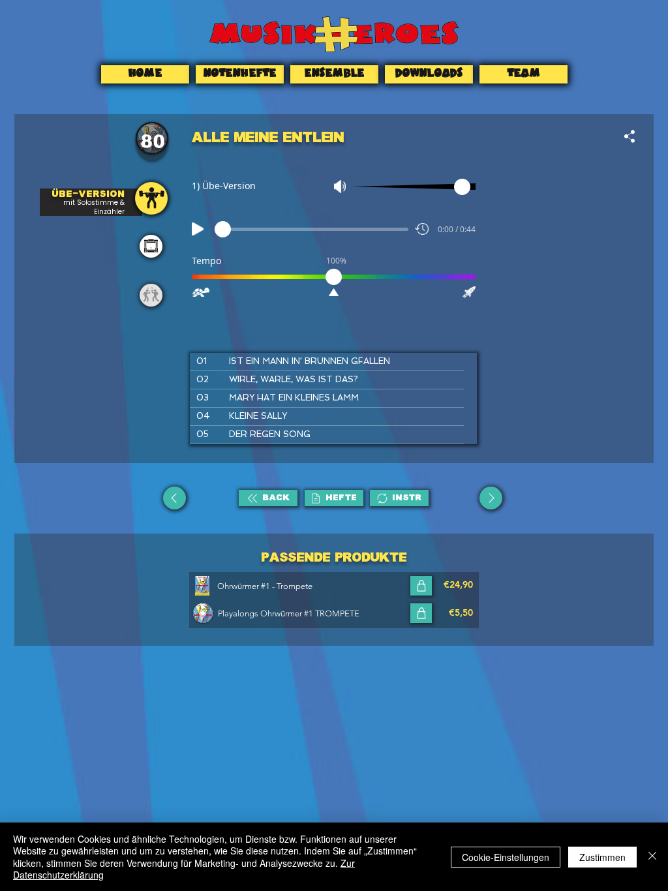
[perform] (151, 246)
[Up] (174, 498)
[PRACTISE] (151, 198)
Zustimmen (602, 857)
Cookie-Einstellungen (505, 857)
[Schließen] (652, 857)
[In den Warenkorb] (421, 586)
